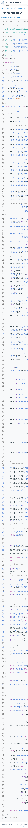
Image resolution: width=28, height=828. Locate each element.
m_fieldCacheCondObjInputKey (19, 490)
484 (2, 680)
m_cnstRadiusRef (19, 640)
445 (2, 627)
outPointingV (16, 90)
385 (2, 545)
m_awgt (16, 579)
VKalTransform (17, 710)
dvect (25, 68)
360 (2, 511)
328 (2, 467)
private (11, 466)
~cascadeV (10, 98)
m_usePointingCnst (18, 617)
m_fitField (23, 584)
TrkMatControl (18, 526)
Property (16, 467)
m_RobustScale (18, 635)
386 (2, 546)
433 (2, 610)
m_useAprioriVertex (18, 613)
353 (2, 501)
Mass (13, 81)
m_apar (16, 578)
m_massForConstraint (20, 630)
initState (16, 701)
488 (2, 686)
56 (2, 95)
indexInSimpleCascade (16, 95)
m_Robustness (16, 634)
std (25, 120)
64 (2, 106)
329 (2, 468)
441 (2, 621)
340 (2, 483)
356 (2, 505)
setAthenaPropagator (19, 699)
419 (2, 591)
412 (2, 582)
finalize (24, 117)
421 (2, 594)
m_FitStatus (16, 597)
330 (2, 470)
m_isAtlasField (17, 505)
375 (2, 531)
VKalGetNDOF (20, 813)
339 (2, 482)
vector (20, 132)
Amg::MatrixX (18, 706)
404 (2, 571)
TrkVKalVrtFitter (21, 8)
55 (2, 94)
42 (2, 76)
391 (2, 553)
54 (2, 92)
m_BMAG (15, 679)
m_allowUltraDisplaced (19, 624)
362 (2, 513)
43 (2, 77)
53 (2, 91)
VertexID (10, 77)
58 (2, 98)
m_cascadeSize (16, 545)
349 (2, 496)
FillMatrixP (20, 703)
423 (2, 597)
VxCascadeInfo (14, 241)
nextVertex (19, 226)
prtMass (18, 535)
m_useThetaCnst (17, 615)
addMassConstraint (22, 247)
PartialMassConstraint (17, 76)
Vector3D (20, 133)
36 (2, 68)
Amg (16, 133)
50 (2, 87)
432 (2, 609)
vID (14, 87)
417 (2, 589)
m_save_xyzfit (18, 594)
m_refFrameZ (17, 569)
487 (2, 684)
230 (2, 333)
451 (2, 635)
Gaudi (11, 467)
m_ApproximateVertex (17, 653)
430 (2, 606)
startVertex (19, 218)
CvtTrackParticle (22, 742)
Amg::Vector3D (15, 530)
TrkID (15, 533)
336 (2, 478)
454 (2, 639)
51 (2, 88)
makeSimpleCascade (21, 662)
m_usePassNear (17, 620)
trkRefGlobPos (24, 530)
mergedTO (15, 92)
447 (2, 630)
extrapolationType (19, 531)
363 (2, 515)
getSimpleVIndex (20, 669)
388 (2, 549)
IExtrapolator (14, 69)
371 (2, 526)
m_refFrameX (17, 567)
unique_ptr (21, 129)
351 (2, 498)
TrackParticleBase (15, 73)
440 (2, 620)
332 (2, 472)
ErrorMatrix (19, 271)
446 (2, 628)
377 (2, 534)
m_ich (17, 580)
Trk (12, 62)
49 (2, 86)
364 (2, 516)
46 (2, 81)
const (22, 120)
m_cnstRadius (18, 639)
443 (2, 624)
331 (2, 471)
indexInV (18, 671)
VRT (14, 77)
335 (2, 476)
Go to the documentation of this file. (10, 17)
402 (2, 568)
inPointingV (24, 91)
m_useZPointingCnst (18, 619)
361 (2, 512)
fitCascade (22, 241)
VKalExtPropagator (21, 111)
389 (2, 550)
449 (2, 632)
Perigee (20, 810)
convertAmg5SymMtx (18, 707)
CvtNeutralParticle (22, 748)
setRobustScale (22, 392)
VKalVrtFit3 (16, 783)
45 (2, 80)
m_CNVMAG (15, 680)
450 (2, 634)
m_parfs (16, 582)
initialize (25, 116)
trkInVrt (20, 79)
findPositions (20, 668)
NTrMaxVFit (14, 66)
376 (2, 533)
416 (2, 587)
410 (2, 579)
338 (2, 481)
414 (2, 584)
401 (2, 567)
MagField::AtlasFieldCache (17, 589)
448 (2, 631)
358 (2, 508)
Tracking (3, 8)
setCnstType (21, 394)
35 (2, 66)
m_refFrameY (17, 568)
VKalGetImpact (23, 423)
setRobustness (22, 389)
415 (2, 586)
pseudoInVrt (24, 80)
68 (2, 111)
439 (2, 619)
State (14, 557)
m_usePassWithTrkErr (19, 621)
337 (2, 479)
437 (2, 616)
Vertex (20, 148)
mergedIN (23, 94)
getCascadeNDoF (20, 672)
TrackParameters (19, 534)
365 (2, 517)
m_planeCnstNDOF (17, 609)
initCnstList (16, 520)
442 (2, 623)
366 (2, 519)
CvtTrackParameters (22, 755)
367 (2, 520)
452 (2, 636)
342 (2, 486)
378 (2, 535)
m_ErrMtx (24, 606)
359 (2, 509)
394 (2, 557)
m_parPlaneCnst (18, 638)
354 (2, 502)
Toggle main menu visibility (2, 5)
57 (2, 96)
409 (2, 578)
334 (2, 475)
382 (2, 541)
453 (2, 638)
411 (2, 580)
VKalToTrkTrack (17, 772)
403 (2, 569)
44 (2, 79)
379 (2, 537)
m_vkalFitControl (17, 649)
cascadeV (13, 86)
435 (2, 613)
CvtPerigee (20, 736)
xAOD (26, 129)
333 (2, 474)
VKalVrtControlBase (19, 650)
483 (2, 679)
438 (2, 617)
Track (11, 72)
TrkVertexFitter (11, 8)
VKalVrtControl (14, 586)
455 (2, 640)
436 (2, 615)
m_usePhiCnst (16, 616)
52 (2, 90)
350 (2, 497)
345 (2, 490)
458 (2, 645)
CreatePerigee (15, 348)
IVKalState (25, 207)
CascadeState (16, 541)
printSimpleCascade (21, 665)
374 (2, 530)
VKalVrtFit (25, 263)
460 (2, 647)
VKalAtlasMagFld (14, 584)
